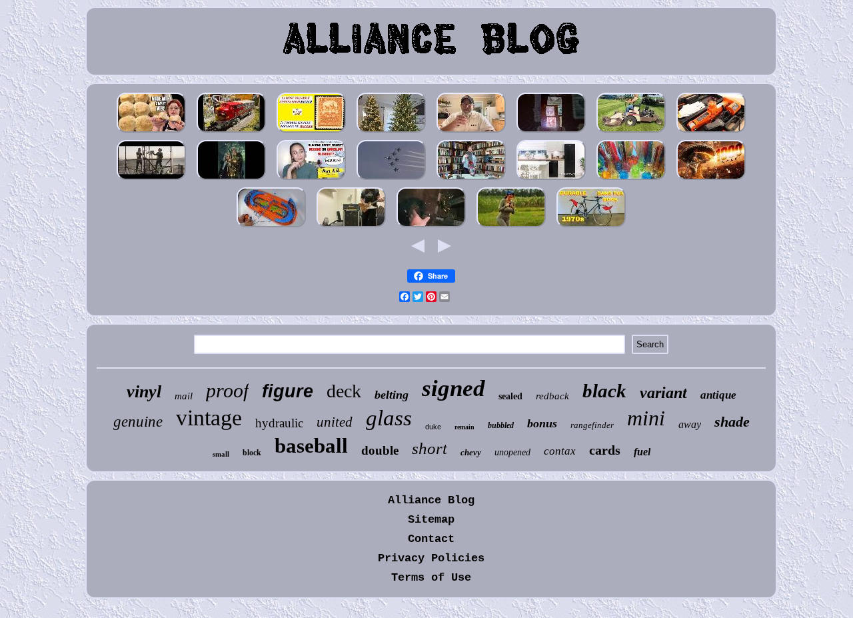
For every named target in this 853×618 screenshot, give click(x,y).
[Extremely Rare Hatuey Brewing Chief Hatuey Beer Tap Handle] (471, 131)
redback (552, 396)
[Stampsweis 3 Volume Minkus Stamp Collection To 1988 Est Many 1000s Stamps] (551, 131)
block (252, 452)
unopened (512, 452)
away (689, 424)
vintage (209, 417)
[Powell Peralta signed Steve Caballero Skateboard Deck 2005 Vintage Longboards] (471, 179)
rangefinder (592, 425)
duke (433, 427)
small (221, 454)
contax (560, 451)
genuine (138, 421)
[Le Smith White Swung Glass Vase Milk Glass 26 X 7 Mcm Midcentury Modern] (631, 179)
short (429, 448)
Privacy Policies (431, 558)
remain (464, 427)
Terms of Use (431, 577)
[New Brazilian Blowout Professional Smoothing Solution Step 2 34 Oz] (311, 179)
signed (453, 388)
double (380, 450)
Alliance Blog (431, 500)
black (604, 390)
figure (287, 391)
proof (227, 390)
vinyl (144, 391)
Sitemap (431, 519)
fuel (642, 451)
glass (389, 418)
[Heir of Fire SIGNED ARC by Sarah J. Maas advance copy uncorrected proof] (231, 179)
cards (604, 450)
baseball (311, 445)
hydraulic (279, 423)
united (335, 422)
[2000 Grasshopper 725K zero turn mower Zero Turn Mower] (631, 131)
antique (718, 395)
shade (732, 421)
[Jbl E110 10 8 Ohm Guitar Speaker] (351, 226)
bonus (542, 423)
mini (646, 418)
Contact (431, 539)
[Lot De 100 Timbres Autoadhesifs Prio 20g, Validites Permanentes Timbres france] (311, 131)
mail (184, 396)
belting (392, 394)
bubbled (501, 425)
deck (344, 391)
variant (663, 392)
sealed (510, 396)
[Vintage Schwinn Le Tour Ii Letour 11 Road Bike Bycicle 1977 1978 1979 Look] (591, 226)
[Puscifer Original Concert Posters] (151, 179)
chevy (470, 452)
